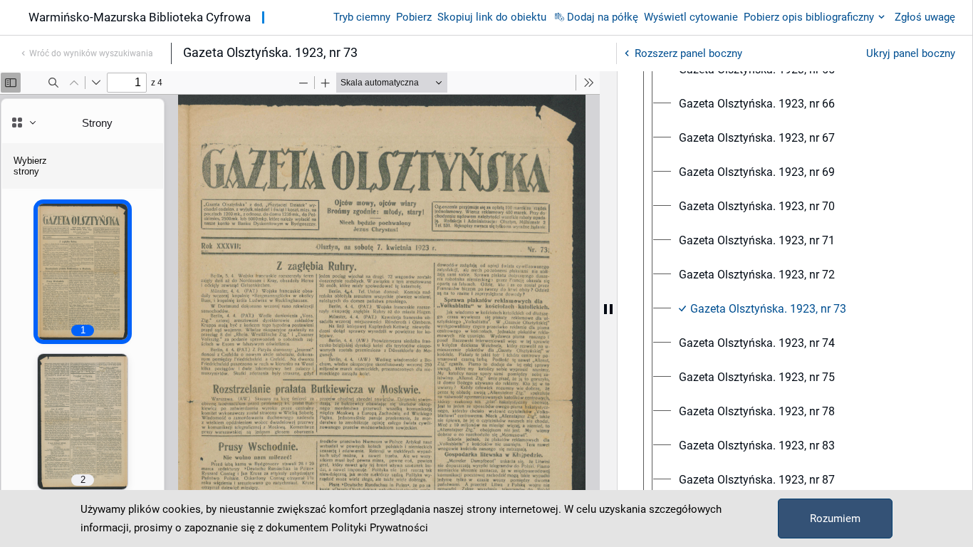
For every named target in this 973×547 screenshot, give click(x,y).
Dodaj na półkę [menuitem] (602, 17)
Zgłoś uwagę (925, 17)
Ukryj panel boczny (910, 53)
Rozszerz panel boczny (688, 53)
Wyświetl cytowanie (691, 17)
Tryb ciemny (361, 17)
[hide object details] (608, 309)
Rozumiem (835, 518)
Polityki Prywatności (379, 527)
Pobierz (414, 17)
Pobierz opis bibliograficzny (809, 17)
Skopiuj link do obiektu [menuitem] (491, 17)
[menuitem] (756, 104)
